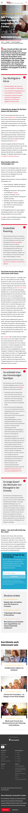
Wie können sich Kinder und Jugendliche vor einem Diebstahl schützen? (13, 625)
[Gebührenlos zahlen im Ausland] (14, 657)
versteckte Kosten (21, 288)
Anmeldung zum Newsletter (20, 779)
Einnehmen (3, 752)
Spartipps (21, 387)
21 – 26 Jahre (17, 761)
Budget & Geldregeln (16, 13)
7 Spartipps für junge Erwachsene (12, 614)
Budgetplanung (12, 117)
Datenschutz (15, 809)
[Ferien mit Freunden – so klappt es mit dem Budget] (14, 684)
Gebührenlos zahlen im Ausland (14, 669)
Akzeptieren (5, 809)
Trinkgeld (15, 192)
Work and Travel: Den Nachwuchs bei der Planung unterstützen (14, 723)
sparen (15, 141)
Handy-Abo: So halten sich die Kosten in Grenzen (13, 604)
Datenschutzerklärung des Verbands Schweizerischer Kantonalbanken (20, 770)
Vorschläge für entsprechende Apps (10, 156)
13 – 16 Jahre (17, 756)
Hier (2, 217)
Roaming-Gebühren (17, 242)
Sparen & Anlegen (4, 756)
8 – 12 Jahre (17, 754)
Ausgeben (4, 13)
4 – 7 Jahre (17, 752)
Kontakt (16, 777)
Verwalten (6, 618)
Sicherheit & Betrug (15, 618)
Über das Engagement (19, 766)
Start (2, 42)
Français (2, 766)
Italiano (2, 768)
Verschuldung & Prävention (17, 665)
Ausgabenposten (13, 599)
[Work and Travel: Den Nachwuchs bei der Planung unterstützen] (14, 710)
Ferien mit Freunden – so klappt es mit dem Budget (14, 695)
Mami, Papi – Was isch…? (6, 761)
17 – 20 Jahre (17, 758)
